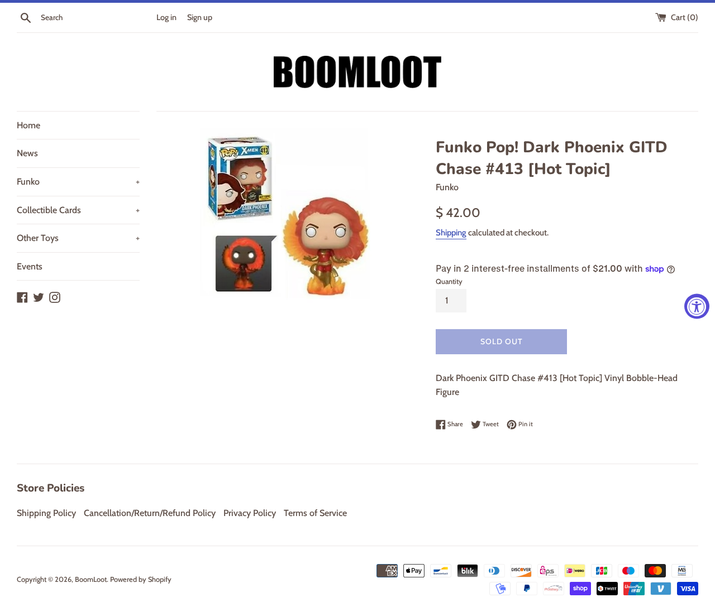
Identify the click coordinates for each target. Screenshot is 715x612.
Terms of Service (315, 513)
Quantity (449, 281)
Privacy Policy (249, 513)
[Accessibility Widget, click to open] (696, 306)
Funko (78, 181)
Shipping (451, 233)
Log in (166, 17)
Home (28, 125)
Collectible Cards (78, 210)
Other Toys (78, 238)
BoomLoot (91, 579)
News (27, 153)
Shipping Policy (46, 513)
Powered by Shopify (140, 579)
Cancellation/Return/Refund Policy (150, 513)
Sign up (199, 17)
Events (29, 266)
